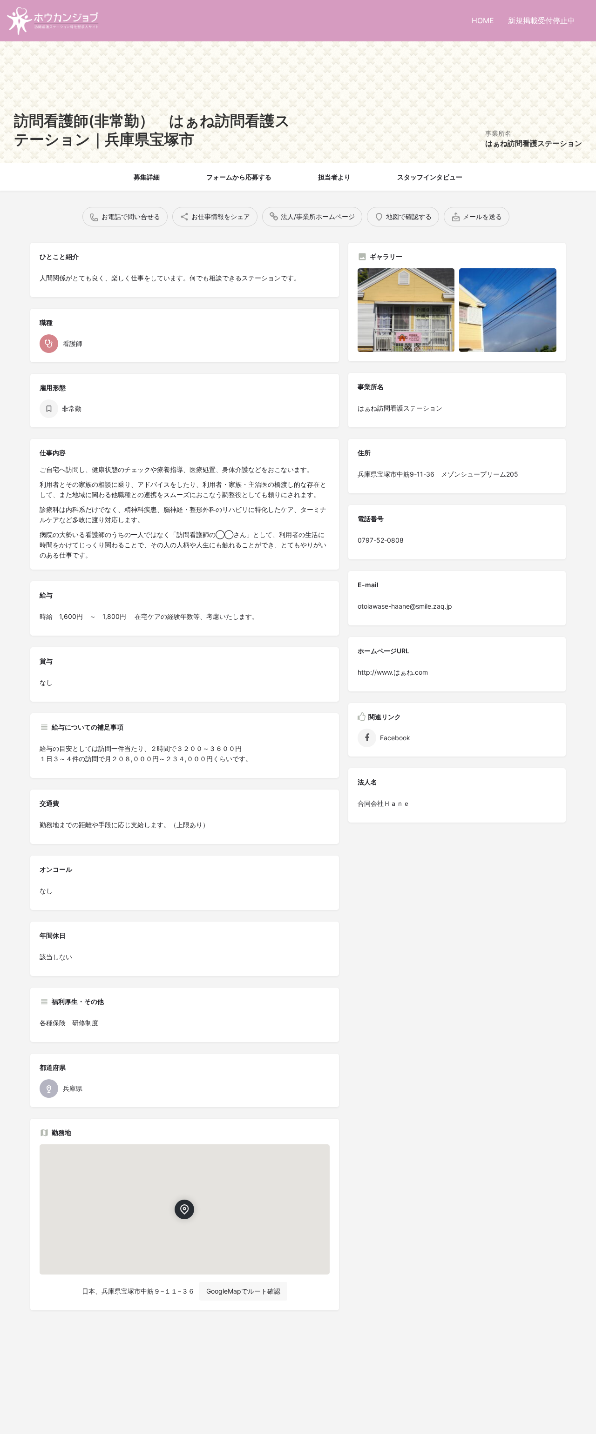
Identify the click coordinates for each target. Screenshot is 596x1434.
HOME (483, 20)
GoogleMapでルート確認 (243, 1291)
